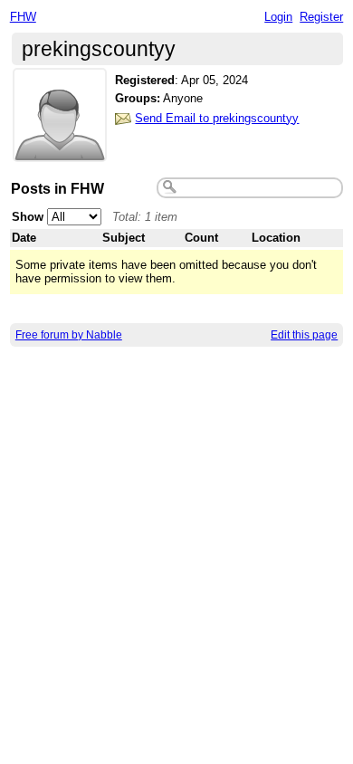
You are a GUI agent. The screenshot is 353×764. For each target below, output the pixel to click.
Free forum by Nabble (68, 335)
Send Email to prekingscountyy (217, 118)
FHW (23, 17)
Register (321, 17)
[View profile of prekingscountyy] (60, 151)
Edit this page (304, 335)
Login (278, 17)
